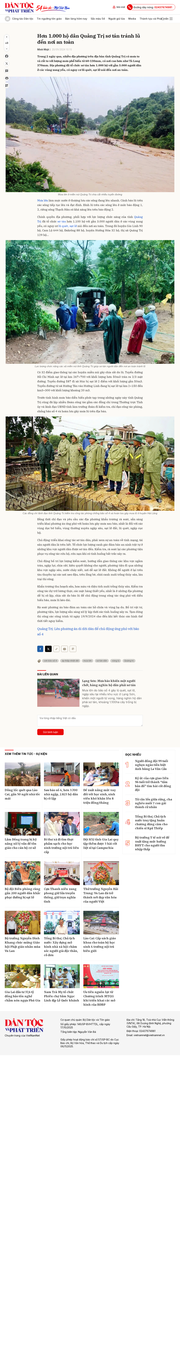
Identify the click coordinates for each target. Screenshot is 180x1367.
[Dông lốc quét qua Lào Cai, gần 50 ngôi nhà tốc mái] (22, 774)
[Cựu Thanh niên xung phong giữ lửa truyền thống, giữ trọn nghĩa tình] (62, 873)
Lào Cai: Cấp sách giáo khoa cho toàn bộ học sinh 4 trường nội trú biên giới (99, 945)
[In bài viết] (6, 78)
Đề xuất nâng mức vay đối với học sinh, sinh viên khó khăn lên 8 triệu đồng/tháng (99, 796)
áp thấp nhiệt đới (70, 660)
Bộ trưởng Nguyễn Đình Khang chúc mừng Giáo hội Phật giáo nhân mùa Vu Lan (22, 945)
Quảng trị (129, 660)
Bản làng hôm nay (76, 18)
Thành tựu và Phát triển (154, 18)
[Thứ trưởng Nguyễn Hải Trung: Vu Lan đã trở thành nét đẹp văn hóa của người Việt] (101, 873)
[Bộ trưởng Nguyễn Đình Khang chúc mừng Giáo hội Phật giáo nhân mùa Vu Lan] (22, 923)
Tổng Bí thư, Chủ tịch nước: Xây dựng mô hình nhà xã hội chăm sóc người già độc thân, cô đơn (61, 947)
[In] (64, 649)
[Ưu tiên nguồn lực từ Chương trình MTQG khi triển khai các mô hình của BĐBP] (101, 976)
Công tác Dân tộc (22, 18)
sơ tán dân (102, 660)
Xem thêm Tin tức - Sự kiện (26, 754)
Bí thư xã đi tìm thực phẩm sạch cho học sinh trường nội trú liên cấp (61, 846)
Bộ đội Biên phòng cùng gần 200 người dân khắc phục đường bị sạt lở (22, 893)
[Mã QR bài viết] (6, 85)
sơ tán (61, 221)
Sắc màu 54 (98, 18)
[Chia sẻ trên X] (6, 63)
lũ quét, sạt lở (68, 226)
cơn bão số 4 (50, 660)
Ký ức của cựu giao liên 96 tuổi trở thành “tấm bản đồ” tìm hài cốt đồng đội (153, 784)
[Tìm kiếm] (162, 19)
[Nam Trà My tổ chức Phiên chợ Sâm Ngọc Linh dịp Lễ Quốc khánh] (62, 976)
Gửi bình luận (50, 732)
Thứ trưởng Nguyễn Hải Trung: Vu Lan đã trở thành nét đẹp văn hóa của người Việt (100, 895)
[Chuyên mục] (171, 19)
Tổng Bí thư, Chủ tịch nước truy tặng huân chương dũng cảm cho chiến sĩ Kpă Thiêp (151, 822)
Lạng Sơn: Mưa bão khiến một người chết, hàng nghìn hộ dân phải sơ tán (109, 683)
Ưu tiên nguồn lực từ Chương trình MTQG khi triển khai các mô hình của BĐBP (99, 998)
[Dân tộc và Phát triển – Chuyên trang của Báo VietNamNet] (19, 7)
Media (132, 18)
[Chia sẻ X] (48, 649)
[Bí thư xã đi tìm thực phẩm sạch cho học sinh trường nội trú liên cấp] (62, 824)
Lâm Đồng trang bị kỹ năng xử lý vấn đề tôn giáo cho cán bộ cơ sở (21, 844)
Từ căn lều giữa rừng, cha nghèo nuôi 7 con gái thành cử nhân (153, 803)
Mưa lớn (42, 200)
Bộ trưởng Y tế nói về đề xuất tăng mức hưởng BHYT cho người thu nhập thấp (152, 843)
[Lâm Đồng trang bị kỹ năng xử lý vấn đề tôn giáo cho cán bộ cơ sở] (22, 824)
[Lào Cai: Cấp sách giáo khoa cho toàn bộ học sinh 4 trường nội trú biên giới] (101, 923)
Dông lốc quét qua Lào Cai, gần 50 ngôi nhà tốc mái (22, 794)
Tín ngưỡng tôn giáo (49, 18)
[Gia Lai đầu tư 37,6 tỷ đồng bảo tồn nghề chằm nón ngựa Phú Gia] (22, 976)
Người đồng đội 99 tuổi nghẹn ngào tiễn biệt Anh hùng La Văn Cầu (151, 765)
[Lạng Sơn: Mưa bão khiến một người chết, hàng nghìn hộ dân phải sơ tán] (58, 693)
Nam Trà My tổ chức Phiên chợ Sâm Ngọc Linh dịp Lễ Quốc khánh (61, 996)
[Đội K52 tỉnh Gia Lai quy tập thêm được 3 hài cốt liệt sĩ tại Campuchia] (101, 824)
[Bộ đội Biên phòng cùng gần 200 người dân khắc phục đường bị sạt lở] (22, 873)
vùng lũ (115, 660)
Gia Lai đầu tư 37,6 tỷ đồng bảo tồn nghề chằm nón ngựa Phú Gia (22, 996)
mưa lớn (87, 660)
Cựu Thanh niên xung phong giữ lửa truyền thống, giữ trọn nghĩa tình (60, 895)
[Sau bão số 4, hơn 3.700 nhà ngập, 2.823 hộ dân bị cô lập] (62, 774)
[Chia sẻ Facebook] (6, 56)
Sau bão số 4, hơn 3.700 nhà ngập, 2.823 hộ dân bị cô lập (61, 794)
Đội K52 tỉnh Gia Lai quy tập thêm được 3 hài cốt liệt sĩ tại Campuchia (100, 844)
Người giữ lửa (116, 18)
